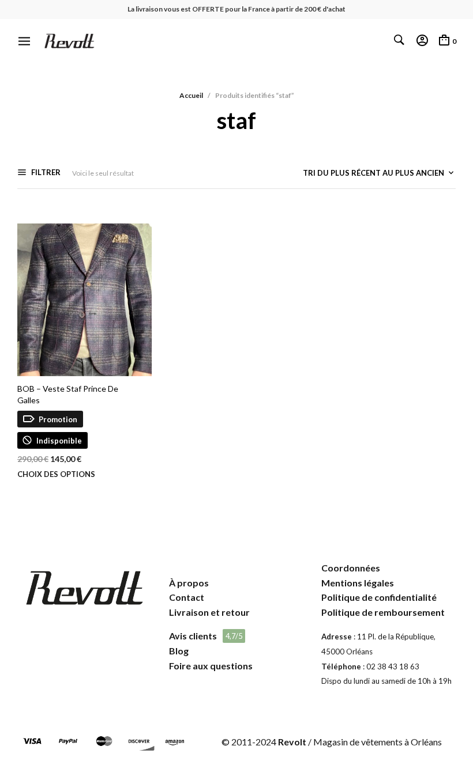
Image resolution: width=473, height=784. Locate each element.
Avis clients (193, 635)
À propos (189, 582)
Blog (179, 650)
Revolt (292, 741)
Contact (186, 597)
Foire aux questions (211, 665)
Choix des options (56, 474)
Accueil (191, 95)
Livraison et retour (209, 612)
